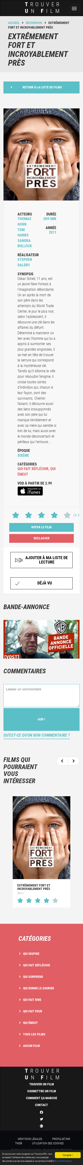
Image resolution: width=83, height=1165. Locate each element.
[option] (41, 852)
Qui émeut (30, 1023)
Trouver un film (41, 1084)
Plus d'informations (63, 1161)
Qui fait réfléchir (36, 965)
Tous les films (34, 1034)
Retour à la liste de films (42, 87)
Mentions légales (30, 1139)
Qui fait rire (32, 1000)
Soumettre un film (41, 1091)
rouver (43, 7)
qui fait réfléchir (33, 469)
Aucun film (31, 1046)
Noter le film (41, 527)
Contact (41, 1105)
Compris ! (68, 1155)
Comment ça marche (41, 1098)
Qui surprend (33, 977)
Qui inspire (31, 954)
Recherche (34, 23)
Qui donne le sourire (38, 988)
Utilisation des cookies (48, 1143)
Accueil (14, 23)
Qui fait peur (32, 1011)
